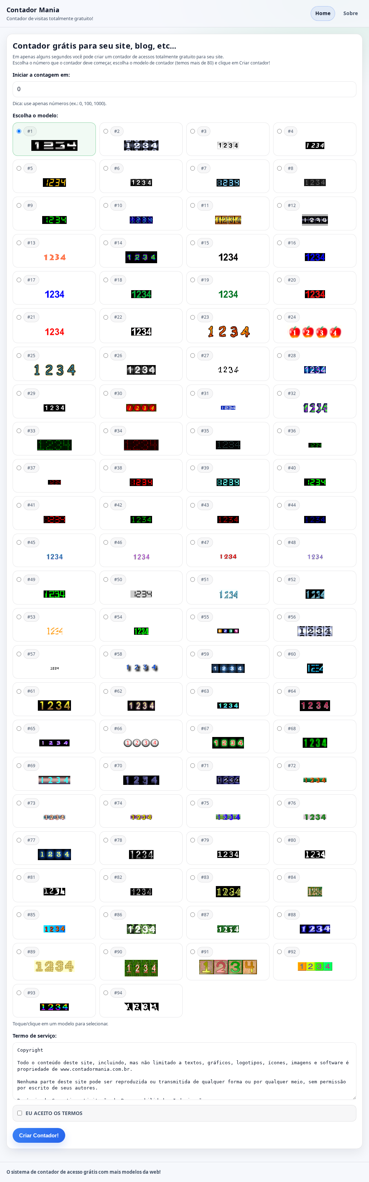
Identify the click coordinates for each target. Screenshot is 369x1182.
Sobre (350, 13)
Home (322, 13)
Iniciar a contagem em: (41, 74)
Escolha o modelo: (35, 115)
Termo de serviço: (35, 1035)
